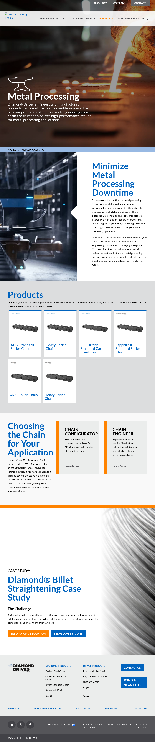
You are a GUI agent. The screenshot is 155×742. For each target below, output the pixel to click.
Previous (5, 333)
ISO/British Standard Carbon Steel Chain (94, 348)
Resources (100, 3)
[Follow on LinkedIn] (12, 725)
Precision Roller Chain (94, 671)
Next (149, 333)
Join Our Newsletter (132, 682)
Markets (104, 18)
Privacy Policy (107, 724)
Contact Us (132, 667)
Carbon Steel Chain (55, 671)
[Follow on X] (21, 725)
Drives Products (82, 18)
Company (119, 3)
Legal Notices (139, 724)
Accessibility (123, 724)
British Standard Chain (57, 684)
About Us (111, 708)
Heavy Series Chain (56, 347)
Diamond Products (51, 18)
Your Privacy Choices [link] (58, 724)
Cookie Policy (90, 724)
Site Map (142, 727)
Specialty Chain (91, 681)
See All (48, 696)
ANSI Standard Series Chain (22, 347)
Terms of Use (89, 727)
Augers (87, 687)
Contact (140, 3)
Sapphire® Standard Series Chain (127, 348)
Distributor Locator (130, 18)
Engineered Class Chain (95, 676)
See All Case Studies (68, 633)
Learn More (72, 466)
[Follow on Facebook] (30, 725)
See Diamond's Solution (28, 633)
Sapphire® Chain (54, 690)
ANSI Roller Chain (23, 394)
